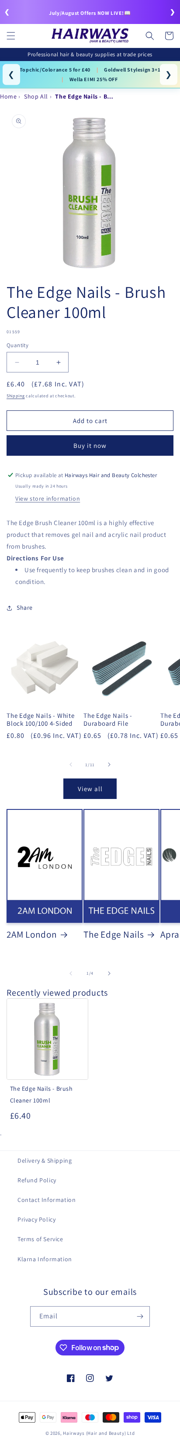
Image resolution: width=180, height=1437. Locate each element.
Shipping (16, 396)
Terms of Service (40, 1239)
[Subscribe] (139, 1316)
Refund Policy (36, 1180)
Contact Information (46, 1200)
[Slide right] (109, 764)
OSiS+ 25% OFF (95, 69)
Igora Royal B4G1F (41, 69)
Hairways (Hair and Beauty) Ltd (99, 1433)
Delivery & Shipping (44, 1160)
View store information (47, 498)
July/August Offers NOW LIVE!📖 (90, 13)
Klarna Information (44, 1259)
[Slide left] (70, 764)
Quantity (17, 345)
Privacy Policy (36, 1219)
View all (90, 789)
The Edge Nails (113, 934)
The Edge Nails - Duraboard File (107, 720)
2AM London (32, 934)
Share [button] (25, 607)
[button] (11, 35)
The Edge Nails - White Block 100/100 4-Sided (41, 720)
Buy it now (90, 445)
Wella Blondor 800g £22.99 (69, 79)
